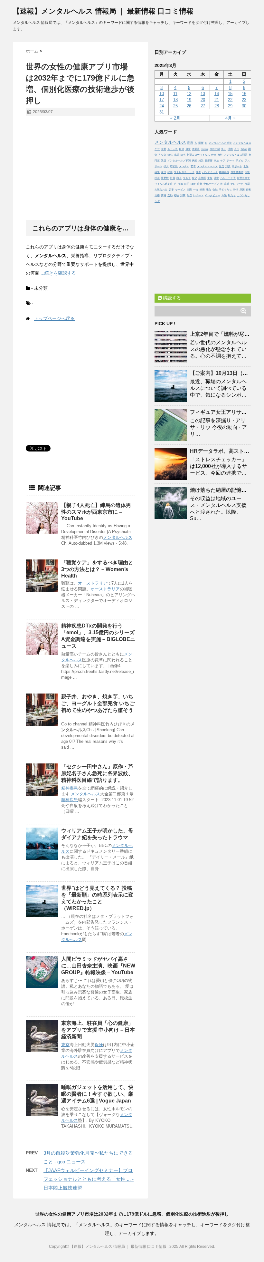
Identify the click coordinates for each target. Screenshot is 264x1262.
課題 (163, 160)
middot (204, 149)
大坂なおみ (161, 189)
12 (189, 93)
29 (230, 105)
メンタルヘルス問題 (235, 154)
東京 (65, 1044)
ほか (193, 183)
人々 (236, 149)
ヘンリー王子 (228, 178)
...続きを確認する (57, 273)
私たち (232, 195)
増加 (180, 183)
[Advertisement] (80, 168)
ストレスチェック (184, 172)
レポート (198, 195)
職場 (176, 154)
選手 (198, 172)
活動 (170, 195)
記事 (171, 189)
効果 (202, 189)
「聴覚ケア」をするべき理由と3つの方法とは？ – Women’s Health (97, 569)
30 (244, 105)
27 (203, 105)
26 (189, 105)
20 (203, 99)
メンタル (184, 166)
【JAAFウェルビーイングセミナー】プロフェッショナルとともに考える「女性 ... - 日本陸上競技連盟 (88, 1179)
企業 (163, 149)
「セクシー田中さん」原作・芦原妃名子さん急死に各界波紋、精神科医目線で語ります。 (97, 773)
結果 (157, 172)
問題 (190, 142)
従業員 (196, 149)
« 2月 (175, 118)
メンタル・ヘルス (207, 166)
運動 (216, 178)
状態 (194, 160)
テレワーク (237, 183)
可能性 (174, 166)
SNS (235, 189)
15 (230, 93)
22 (230, 99)
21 (216, 99)
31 (161, 112)
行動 (248, 189)
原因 (242, 189)
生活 (221, 166)
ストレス (172, 149)
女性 (220, 154)
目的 (186, 183)
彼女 (166, 166)
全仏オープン (211, 183)
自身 (188, 149)
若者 (193, 166)
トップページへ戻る (54, 318)
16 (244, 93)
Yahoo (243, 149)
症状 (199, 183)
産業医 (202, 178)
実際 (189, 189)
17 (161, 99)
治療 (157, 195)
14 (216, 93)
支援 (209, 178)
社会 (157, 178)
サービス (180, 189)
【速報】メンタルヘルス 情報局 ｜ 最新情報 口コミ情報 (103, 11)
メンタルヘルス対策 (220, 142)
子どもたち (225, 189)
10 (161, 93)
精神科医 (224, 172)
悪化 (208, 189)
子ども (239, 160)
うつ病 (162, 154)
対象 (228, 166)
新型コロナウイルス (198, 154)
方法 (224, 195)
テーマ (230, 160)
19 (189, 99)
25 (175, 105)
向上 (179, 178)
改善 (170, 172)
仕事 (213, 154)
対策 (182, 195)
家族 (216, 160)
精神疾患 (69, 788)
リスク (187, 178)
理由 (230, 149)
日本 (182, 154)
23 (244, 99)
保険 (99, 1044)
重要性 (165, 178)
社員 (172, 178)
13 (203, 93)
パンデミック (210, 172)
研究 (170, 154)
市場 (247, 183)
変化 (194, 178)
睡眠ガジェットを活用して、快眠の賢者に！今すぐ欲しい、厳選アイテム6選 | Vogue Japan (97, 1093)
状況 (163, 172)
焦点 (189, 195)
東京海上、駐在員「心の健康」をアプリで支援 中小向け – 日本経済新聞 (98, 1029)
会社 (215, 189)
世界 (246, 166)
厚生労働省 (237, 172)
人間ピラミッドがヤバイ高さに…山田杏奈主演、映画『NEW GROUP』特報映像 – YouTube (98, 965)
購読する (171, 297)
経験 (176, 195)
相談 (200, 160)
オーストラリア (92, 583)
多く (223, 149)
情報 (163, 195)
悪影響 (208, 160)
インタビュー (212, 195)
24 (161, 105)
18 (175, 99)
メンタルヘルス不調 (179, 160)
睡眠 (226, 183)
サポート (237, 166)
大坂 (247, 172)
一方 (195, 189)
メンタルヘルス (117, 537)
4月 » (230, 118)
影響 (200, 142)
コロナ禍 (215, 149)
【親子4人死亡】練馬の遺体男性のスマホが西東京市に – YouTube (96, 511)
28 (216, 105)
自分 (181, 149)
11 (175, 93)
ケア (222, 160)
